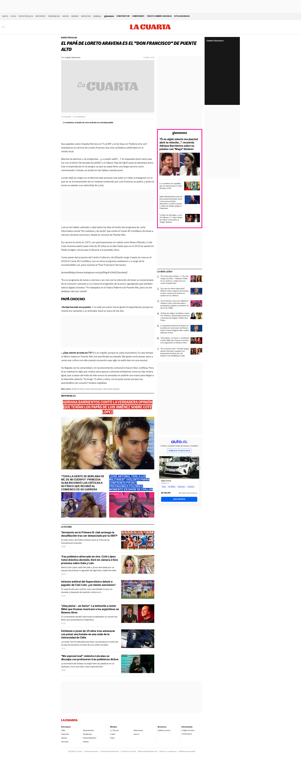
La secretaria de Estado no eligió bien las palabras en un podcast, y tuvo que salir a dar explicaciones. (87, 665)
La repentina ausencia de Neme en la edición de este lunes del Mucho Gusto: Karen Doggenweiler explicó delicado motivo (174, 329)
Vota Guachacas (182, 16)
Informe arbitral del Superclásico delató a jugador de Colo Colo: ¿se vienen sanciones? (88, 583)
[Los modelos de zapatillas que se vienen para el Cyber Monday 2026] (192, 186)
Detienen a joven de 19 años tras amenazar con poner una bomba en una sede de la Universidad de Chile (88, 634)
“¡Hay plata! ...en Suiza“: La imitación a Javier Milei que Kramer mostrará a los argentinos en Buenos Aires (90, 609)
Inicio (5, 16)
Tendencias (54, 16)
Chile (13, 16)
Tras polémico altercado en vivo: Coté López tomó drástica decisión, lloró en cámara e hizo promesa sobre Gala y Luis (89, 560)
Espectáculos (26, 16)
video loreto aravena (111, 389)
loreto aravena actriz (93, 389)
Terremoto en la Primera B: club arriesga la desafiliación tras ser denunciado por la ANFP (89, 534)
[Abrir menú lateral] (4, 27)
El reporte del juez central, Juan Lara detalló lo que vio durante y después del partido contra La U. (86, 591)
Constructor (123, 16)
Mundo (75, 16)
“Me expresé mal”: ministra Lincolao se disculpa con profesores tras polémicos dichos (90, 657)
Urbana (97, 16)
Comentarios (80, 116)
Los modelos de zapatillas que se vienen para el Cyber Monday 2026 (170, 185)
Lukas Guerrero (72, 57)
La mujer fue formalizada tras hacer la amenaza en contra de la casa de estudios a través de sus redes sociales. (89, 643)
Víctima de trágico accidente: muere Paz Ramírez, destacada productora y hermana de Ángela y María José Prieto (175, 317)
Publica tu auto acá (179, 450)
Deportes (41, 16)
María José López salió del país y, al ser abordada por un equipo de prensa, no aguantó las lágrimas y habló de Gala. (88, 569)
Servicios (86, 16)
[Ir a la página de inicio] (150, 27)
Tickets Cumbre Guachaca (159, 16)
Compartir (67, 116)
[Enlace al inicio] (179, 133)
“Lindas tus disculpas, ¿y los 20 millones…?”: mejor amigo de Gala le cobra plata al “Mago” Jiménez (170, 218)
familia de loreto (78, 389)
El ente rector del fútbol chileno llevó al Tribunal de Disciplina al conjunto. (85, 541)
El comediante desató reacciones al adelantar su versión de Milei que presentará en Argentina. (89, 618)
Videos (65, 16)
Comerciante (138, 16)
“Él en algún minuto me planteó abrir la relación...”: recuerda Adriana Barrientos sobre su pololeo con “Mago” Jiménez (178, 144)
